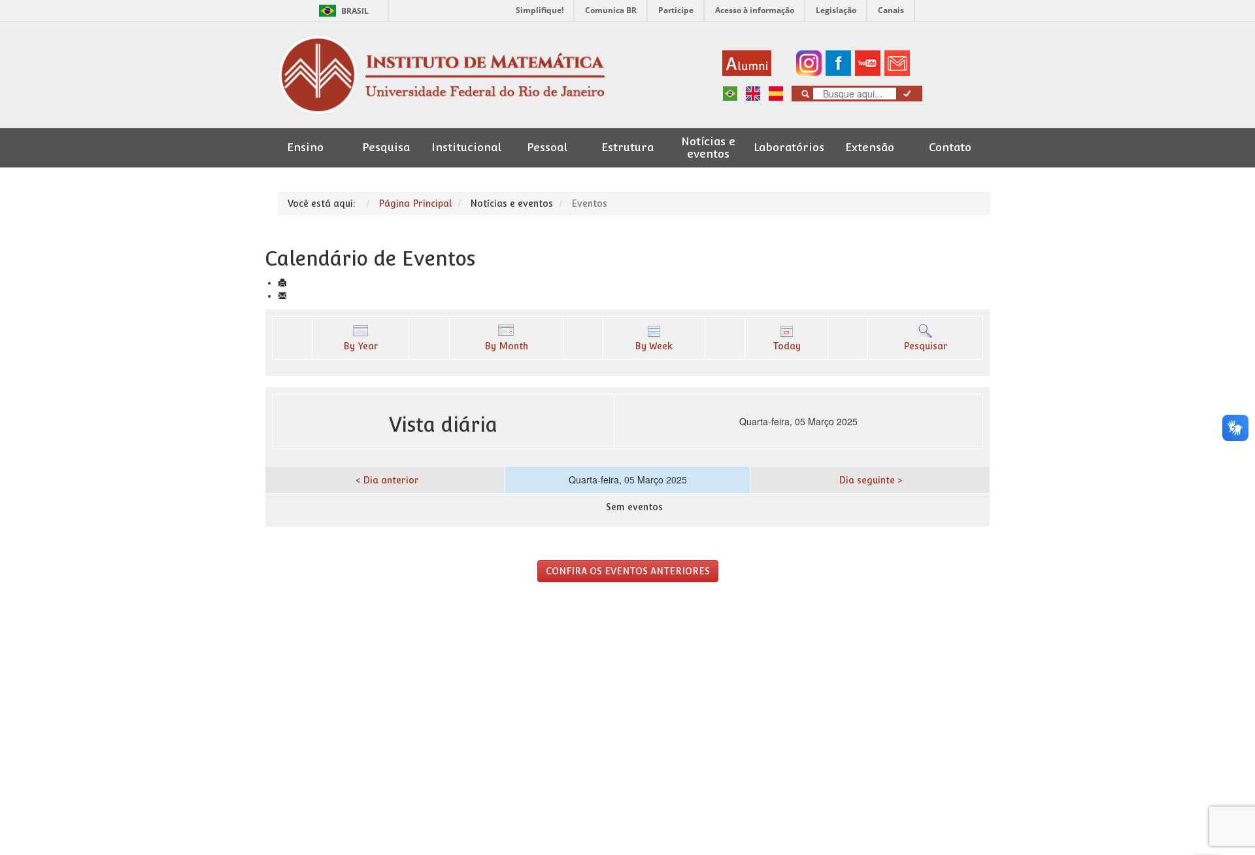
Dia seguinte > (870, 480)
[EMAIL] (282, 295)
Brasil (341, 10)
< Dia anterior (387, 480)
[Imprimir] (282, 282)
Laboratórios (789, 147)
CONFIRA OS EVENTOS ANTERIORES (628, 571)
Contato (950, 147)
